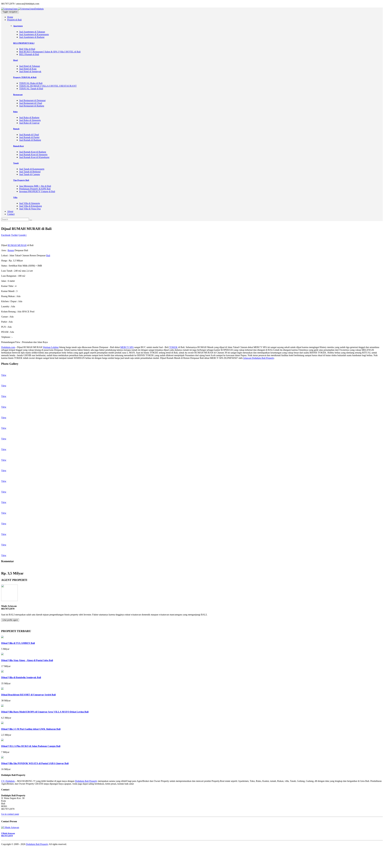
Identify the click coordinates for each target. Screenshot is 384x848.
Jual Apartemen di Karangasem (34, 34)
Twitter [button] (14, 235)
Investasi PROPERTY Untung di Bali (37, 191)
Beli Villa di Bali (27, 49)
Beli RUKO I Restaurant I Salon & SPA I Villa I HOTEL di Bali (50, 51)
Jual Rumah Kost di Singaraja (33, 154)
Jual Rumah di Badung (30, 140)
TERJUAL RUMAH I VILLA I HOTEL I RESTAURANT (48, 86)
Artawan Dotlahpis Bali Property (258, 358)
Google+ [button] (22, 235)
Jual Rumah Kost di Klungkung (34, 157)
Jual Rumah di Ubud (29, 134)
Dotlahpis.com (8, 347)
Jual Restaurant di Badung (31, 106)
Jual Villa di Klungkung (30, 206)
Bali (48, 255)
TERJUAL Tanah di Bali (31, 88)
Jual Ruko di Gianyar (29, 123)
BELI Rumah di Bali (29, 54)
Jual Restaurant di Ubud (30, 103)
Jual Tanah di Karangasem (31, 169)
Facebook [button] (5, 235)
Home (10, 17)
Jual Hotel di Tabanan (29, 66)
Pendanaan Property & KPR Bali (35, 188)
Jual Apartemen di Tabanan (32, 31)
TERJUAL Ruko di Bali (30, 83)
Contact (11, 214)
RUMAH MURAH (17, 245)
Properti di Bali (14, 19)
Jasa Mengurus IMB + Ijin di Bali (35, 186)
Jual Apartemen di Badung (31, 37)
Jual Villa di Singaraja (29, 203)
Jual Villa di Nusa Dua (30, 208)
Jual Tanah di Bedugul (29, 171)
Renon (11, 250)
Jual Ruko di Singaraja (30, 120)
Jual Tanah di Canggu (29, 174)
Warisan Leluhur (51, 347)
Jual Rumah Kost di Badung (32, 152)
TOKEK (173, 347)
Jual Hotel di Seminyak (30, 71)
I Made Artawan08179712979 (8, 834)
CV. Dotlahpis (8, 781)
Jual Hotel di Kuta (27, 68)
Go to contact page (10, 814)
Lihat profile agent (10, 620)
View (3, 375)
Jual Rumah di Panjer (29, 137)
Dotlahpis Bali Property (86, 781)
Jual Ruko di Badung (29, 117)
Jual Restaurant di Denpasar (32, 100)
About (10, 211)
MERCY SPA (127, 347)
